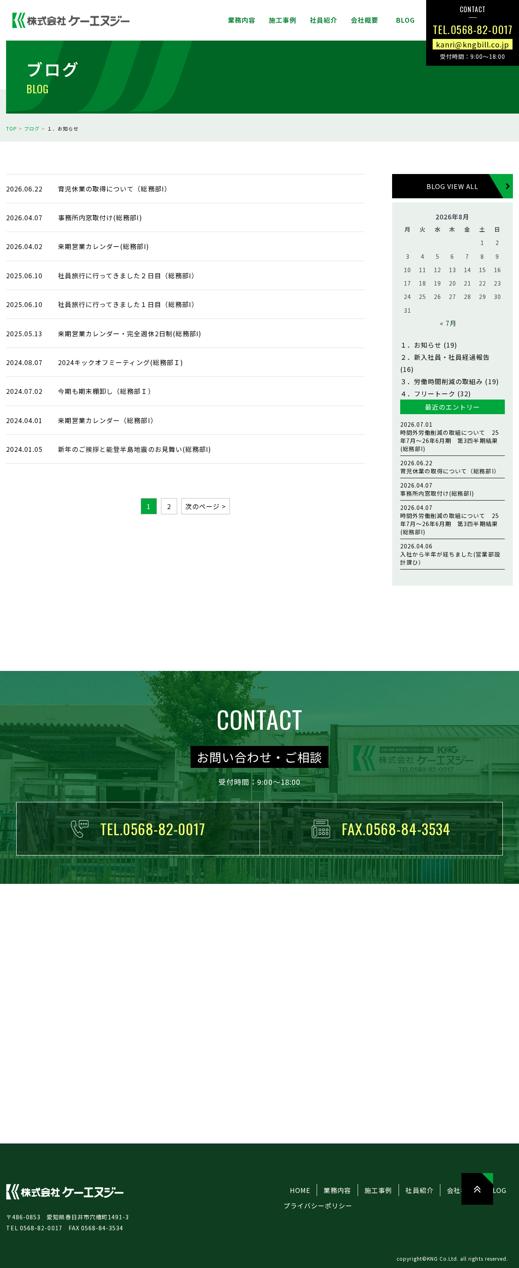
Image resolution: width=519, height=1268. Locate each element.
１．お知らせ (421, 345)
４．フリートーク (427, 393)
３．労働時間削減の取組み (441, 381)
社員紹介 (419, 1190)
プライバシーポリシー (317, 1205)
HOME (300, 1190)
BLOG (497, 1190)
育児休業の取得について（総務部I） (450, 467)
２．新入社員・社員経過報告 (445, 357)
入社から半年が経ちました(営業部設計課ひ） (450, 554)
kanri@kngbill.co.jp (472, 44)
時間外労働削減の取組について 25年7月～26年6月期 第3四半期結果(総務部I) (449, 436)
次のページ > (205, 506)
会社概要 (460, 1190)
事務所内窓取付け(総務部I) (437, 489)
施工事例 (378, 1190)
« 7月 (448, 323)
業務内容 (337, 1190)
